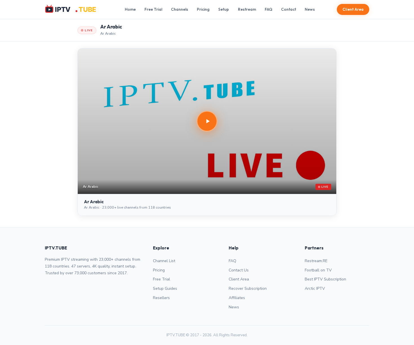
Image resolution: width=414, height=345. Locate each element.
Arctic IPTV (315, 288)
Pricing (203, 9)
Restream (247, 9)
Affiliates (237, 297)
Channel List (164, 261)
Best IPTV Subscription (325, 279)
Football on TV (318, 270)
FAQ (268, 9)
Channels (179, 9)
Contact (288, 9)
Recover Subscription (248, 288)
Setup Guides (165, 288)
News (310, 9)
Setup (223, 9)
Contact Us (239, 270)
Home (130, 9)
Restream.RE (316, 261)
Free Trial (153, 9)
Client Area (353, 9)
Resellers (161, 297)
